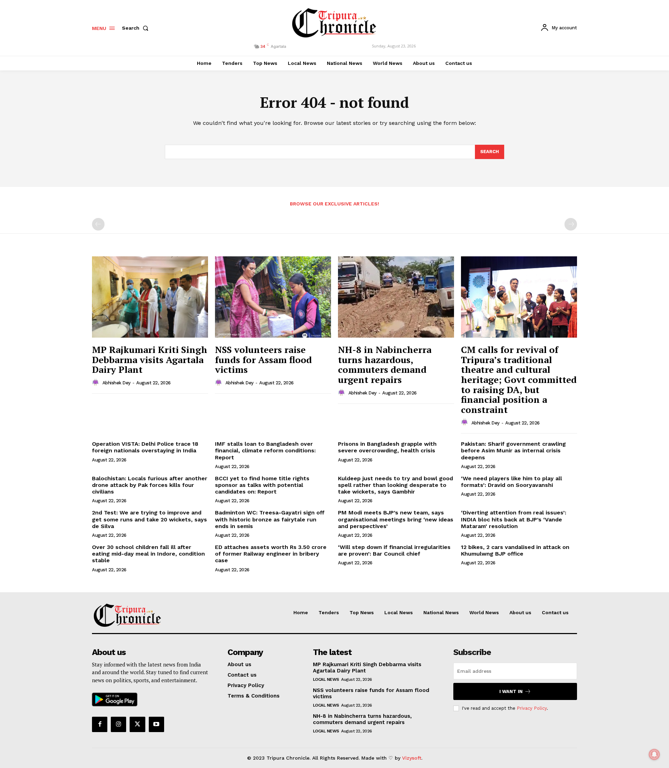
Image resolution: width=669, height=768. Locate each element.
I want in (511, 691)
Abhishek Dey (116, 382)
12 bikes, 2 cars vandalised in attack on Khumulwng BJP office (515, 550)
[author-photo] (96, 382)
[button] (136, 28)
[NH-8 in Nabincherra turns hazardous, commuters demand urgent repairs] (396, 297)
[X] (137, 724)
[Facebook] (99, 724)
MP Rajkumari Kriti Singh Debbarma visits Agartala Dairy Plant (149, 359)
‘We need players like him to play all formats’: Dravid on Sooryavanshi (511, 481)
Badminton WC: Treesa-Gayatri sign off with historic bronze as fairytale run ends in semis (270, 519)
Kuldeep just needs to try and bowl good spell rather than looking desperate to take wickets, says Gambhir (395, 485)
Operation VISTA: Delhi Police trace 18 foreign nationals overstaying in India (145, 447)
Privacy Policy (532, 708)
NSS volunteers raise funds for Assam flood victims (263, 359)
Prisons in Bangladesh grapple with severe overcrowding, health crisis (387, 447)
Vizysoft (411, 758)
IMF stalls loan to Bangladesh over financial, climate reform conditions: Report (265, 450)
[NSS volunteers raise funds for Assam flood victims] (273, 297)
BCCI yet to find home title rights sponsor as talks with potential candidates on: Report (262, 485)
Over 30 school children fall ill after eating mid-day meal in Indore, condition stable (148, 554)
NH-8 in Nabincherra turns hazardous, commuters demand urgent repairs (384, 364)
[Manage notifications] (654, 754)
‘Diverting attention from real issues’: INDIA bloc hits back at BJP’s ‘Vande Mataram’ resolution (513, 519)
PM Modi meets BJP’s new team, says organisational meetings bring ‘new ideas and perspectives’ (395, 519)
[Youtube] (156, 724)
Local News (326, 679)
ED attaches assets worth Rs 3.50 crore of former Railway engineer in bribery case (270, 554)
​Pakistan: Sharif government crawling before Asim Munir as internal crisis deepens (513, 450)
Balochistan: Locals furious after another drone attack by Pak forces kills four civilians (149, 485)
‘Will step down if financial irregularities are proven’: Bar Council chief (394, 550)
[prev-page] (98, 224)
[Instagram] (118, 724)
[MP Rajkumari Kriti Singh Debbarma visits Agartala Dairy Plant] (150, 297)
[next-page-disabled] (570, 224)
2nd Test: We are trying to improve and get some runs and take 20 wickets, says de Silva (149, 519)
